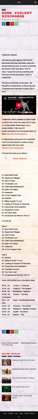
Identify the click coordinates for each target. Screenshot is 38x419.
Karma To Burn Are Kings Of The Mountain (10, 344)
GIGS (16, 413)
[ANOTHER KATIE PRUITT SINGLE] (6, 380)
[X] (8, 24)
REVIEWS (10, 413)
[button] (35, 2)
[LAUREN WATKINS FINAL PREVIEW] (6, 371)
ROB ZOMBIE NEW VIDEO (20, 387)
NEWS (21, 413)
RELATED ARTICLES (11, 354)
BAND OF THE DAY (30, 413)
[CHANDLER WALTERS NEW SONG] (6, 362)
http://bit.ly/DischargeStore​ (17, 134)
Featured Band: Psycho (28, 343)
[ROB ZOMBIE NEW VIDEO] (6, 389)
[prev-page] (3, 405)
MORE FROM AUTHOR (11, 356)
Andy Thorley (7, 19)
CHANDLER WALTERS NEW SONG (23, 360)
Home (3, 7)
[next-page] (6, 405)
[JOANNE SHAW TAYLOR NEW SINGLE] (6, 398)
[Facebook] (4, 24)
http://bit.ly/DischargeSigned (13, 148)
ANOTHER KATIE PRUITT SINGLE (23, 378)
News (8, 7)
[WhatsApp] (16, 24)
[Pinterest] (12, 24)
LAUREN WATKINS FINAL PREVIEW (24, 369)
